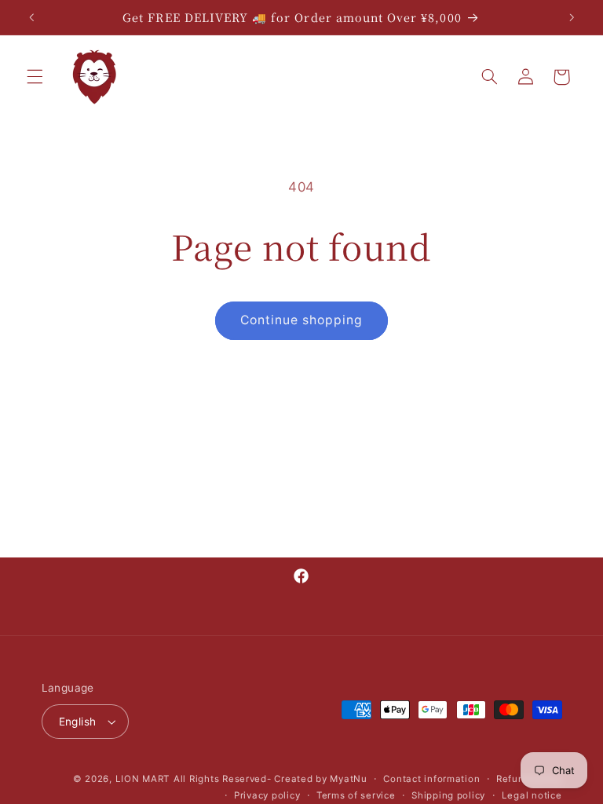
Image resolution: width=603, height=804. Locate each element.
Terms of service (356, 795)
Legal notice (532, 795)
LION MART (142, 778)
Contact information (431, 778)
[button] (34, 77)
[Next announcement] (571, 17)
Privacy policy (267, 795)
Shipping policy (448, 795)
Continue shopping (302, 319)
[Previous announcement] (31, 17)
